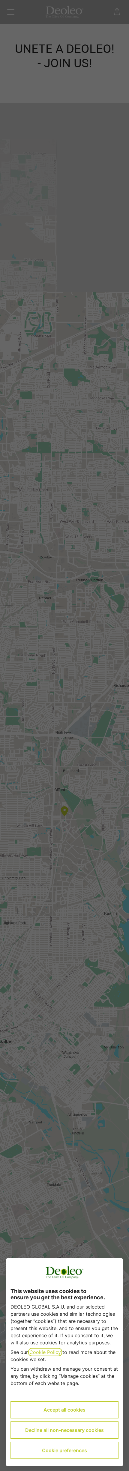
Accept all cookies (65, 1410)
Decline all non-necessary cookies (64, 1430)
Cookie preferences (64, 1450)
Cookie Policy (45, 1352)
